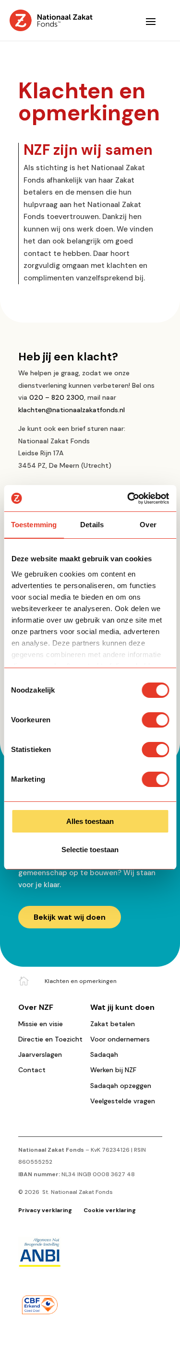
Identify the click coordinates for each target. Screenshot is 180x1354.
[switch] (155, 720)
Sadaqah (104, 1054)
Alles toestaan (90, 821)
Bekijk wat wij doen (70, 917)
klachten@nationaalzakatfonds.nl (71, 409)
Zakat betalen (112, 1023)
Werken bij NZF (113, 1069)
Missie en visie (40, 1023)
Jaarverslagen (40, 1054)
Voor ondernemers (120, 1039)
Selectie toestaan (90, 849)
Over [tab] (148, 525)
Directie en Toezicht (50, 1039)
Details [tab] (92, 525)
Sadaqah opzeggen (120, 1085)
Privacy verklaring (45, 1210)
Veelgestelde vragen (122, 1101)
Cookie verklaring (110, 1210)
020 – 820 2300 (56, 397)
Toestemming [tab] (34, 525)
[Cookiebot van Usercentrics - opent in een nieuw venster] (128, 498)
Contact (32, 1069)
